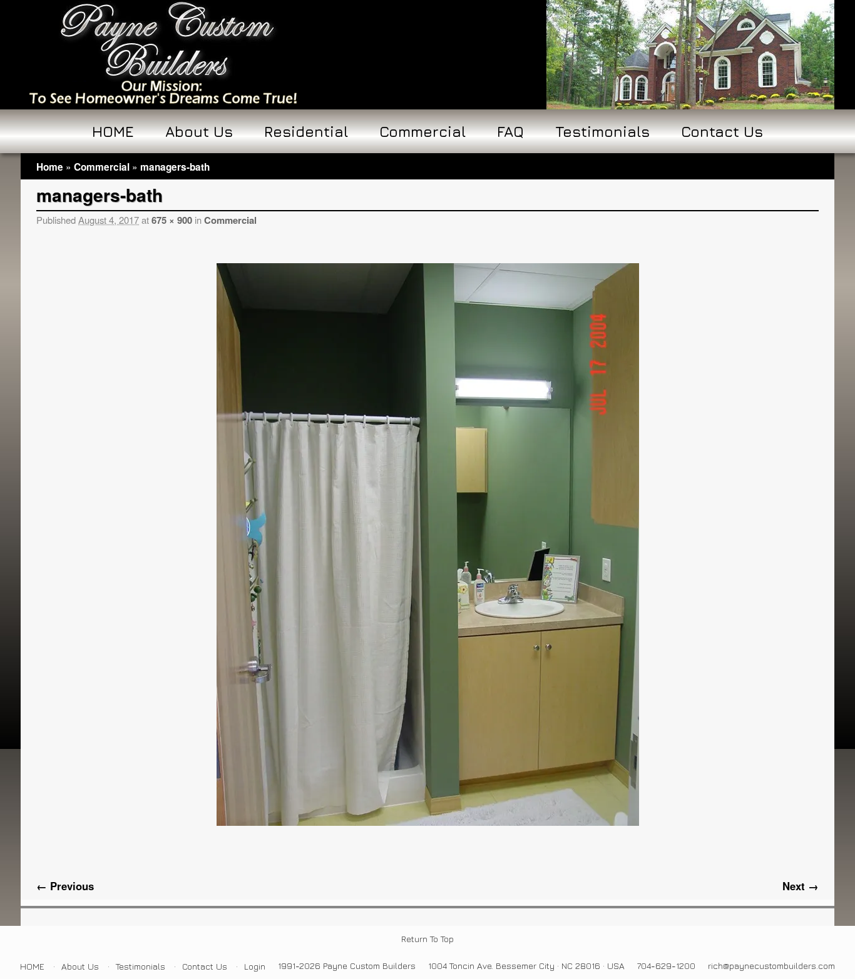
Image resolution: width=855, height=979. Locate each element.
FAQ (510, 131)
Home (49, 167)
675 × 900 (171, 220)
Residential (306, 131)
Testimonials (602, 131)
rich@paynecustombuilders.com (771, 965)
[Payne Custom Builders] (427, 54)
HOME (113, 131)
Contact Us (722, 131)
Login (254, 966)
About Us (199, 131)
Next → (800, 885)
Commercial (422, 131)
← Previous (65, 885)
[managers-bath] (427, 544)
